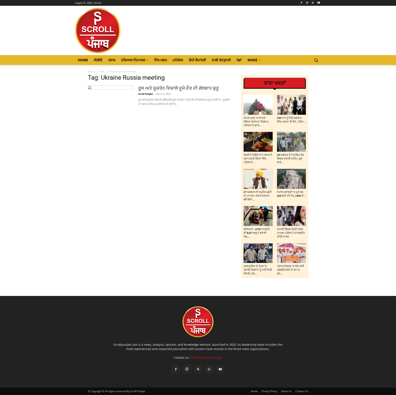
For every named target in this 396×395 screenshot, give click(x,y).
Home (91, 71)
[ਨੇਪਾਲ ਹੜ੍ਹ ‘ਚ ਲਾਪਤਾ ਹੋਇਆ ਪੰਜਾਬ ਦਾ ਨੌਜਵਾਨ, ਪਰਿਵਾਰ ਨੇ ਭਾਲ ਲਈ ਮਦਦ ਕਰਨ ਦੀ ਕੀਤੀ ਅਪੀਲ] (258, 105)
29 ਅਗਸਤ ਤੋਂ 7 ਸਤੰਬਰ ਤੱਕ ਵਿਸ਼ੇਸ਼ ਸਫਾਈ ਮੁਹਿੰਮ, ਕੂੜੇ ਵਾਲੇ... (290, 158)
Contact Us (302, 391)
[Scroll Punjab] (112, 30)
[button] (316, 60)
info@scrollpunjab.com (206, 358)
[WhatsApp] (209, 369)
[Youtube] (318, 3)
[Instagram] (307, 3)
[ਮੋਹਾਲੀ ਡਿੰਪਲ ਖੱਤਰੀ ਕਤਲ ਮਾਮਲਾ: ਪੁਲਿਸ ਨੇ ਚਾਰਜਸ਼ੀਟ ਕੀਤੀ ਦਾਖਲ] (291, 216)
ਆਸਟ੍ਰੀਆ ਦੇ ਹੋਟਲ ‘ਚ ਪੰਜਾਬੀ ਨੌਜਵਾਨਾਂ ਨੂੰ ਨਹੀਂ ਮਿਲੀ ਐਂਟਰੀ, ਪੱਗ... (258, 270)
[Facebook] (301, 3)
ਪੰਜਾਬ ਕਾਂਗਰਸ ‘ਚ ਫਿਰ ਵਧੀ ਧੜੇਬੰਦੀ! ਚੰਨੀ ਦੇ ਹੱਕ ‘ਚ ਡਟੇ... (290, 270)
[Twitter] (312, 3)
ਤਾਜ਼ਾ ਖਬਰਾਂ (275, 83)
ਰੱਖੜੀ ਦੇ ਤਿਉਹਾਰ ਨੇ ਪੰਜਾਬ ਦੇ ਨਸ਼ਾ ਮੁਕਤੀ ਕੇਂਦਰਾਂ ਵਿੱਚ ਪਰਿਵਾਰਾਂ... (258, 158)
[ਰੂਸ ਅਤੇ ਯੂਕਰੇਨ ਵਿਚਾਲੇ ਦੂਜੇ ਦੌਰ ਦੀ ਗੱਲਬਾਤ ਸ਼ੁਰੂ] (110, 100)
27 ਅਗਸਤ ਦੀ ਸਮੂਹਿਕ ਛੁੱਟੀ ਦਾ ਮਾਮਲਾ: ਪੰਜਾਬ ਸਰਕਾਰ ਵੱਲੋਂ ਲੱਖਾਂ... (258, 195)
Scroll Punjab (145, 93)
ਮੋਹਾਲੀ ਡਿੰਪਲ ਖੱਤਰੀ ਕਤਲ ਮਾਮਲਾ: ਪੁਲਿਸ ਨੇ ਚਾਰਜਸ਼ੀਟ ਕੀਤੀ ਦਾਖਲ (291, 233)
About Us (286, 391)
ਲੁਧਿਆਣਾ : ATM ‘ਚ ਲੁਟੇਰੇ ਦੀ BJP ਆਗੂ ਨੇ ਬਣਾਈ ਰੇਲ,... (257, 233)
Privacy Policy (269, 391)
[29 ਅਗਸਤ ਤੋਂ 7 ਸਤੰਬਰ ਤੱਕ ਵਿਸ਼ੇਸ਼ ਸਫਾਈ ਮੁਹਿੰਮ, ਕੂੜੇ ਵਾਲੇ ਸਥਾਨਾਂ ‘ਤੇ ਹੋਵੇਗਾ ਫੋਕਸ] (291, 142)
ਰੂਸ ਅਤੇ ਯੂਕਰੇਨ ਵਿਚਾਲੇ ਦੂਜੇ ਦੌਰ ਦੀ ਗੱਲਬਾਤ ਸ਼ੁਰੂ (178, 88)
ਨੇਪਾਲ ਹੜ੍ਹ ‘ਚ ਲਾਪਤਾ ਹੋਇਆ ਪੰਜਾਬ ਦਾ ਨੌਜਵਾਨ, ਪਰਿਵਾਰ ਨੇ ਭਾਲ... (256, 121)
